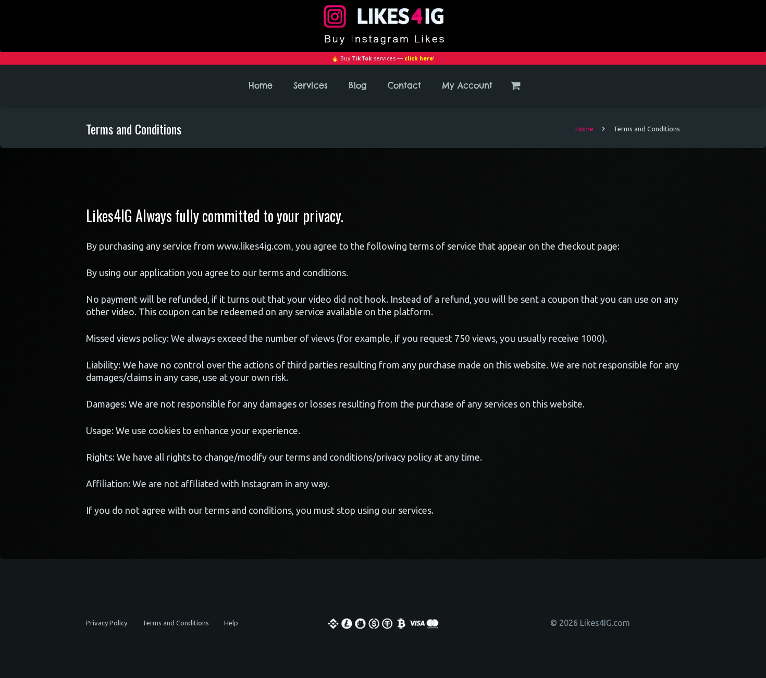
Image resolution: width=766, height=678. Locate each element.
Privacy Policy (106, 622)
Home (584, 128)
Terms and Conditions (175, 622)
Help (231, 622)
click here (418, 58)
